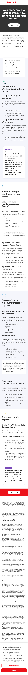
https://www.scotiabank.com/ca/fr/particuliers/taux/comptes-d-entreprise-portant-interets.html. (13, 520)
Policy (18, 661)
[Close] (25, 645)
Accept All (14, 670)
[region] (14, 659)
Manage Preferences (14, 665)
